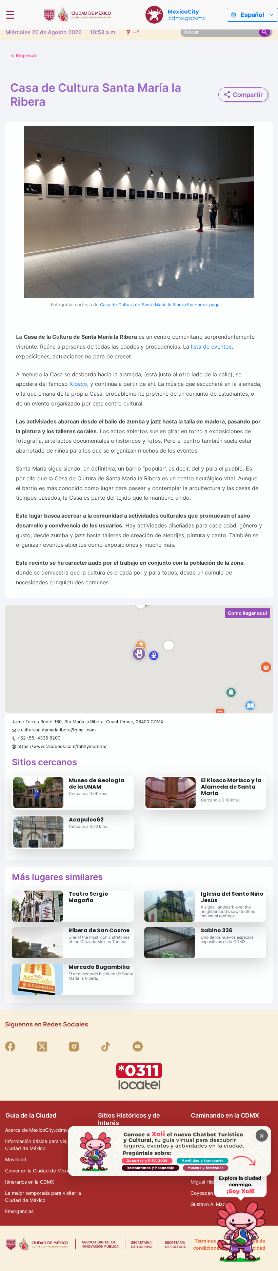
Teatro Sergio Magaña (88, 897)
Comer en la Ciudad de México (39, 1170)
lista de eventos (211, 346)
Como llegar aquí (247, 613)
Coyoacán (202, 1193)
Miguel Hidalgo (207, 1182)
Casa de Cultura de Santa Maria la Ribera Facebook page (160, 304)
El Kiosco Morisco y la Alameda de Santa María (231, 786)
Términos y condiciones (207, 1244)
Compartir (248, 94)
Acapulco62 (86, 820)
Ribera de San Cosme (99, 930)
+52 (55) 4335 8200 (38, 738)
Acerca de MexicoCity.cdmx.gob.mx (45, 1130)
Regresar (24, 55)
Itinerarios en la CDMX (29, 1182)
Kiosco (78, 384)
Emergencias (19, 1211)
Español (252, 14)
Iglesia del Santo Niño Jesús (232, 897)
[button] (139, 659)
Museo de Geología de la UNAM (96, 783)
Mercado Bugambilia (99, 967)
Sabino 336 (217, 930)
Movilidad (15, 1159)
